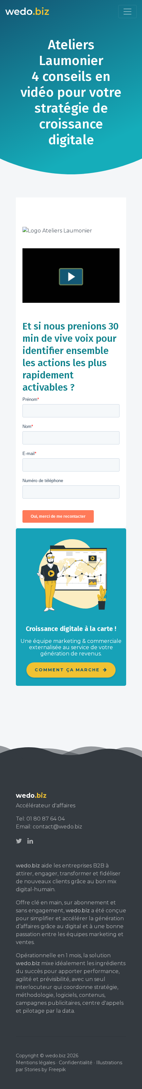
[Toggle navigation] (127, 11)
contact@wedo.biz (57, 827)
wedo (27, 11)
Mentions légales (35, 1063)
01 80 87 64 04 (45, 819)
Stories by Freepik (45, 1069)
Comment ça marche (68, 669)
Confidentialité (75, 1063)
